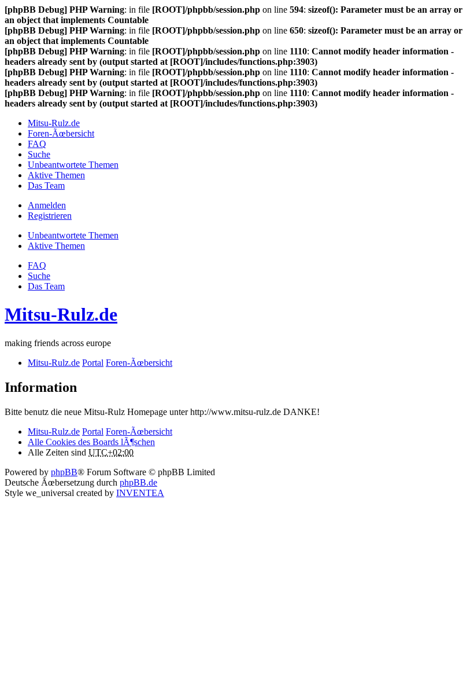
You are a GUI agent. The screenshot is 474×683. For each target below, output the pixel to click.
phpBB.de (138, 482)
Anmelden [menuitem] (47, 205)
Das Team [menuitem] (46, 185)
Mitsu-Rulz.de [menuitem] (54, 123)
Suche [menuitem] (39, 154)
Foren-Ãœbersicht (139, 431)
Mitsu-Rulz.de (61, 314)
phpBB (64, 472)
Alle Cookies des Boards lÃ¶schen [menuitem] (91, 442)
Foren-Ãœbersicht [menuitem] (61, 133)
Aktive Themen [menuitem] (56, 175)
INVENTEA (140, 493)
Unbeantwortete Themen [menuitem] (73, 165)
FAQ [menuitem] (37, 144)
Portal (92, 363)
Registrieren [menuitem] (50, 216)
